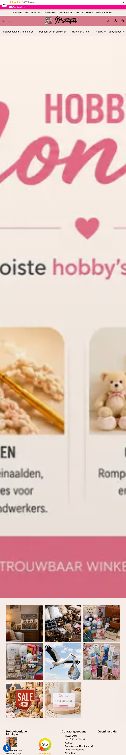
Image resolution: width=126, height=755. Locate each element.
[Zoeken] (10, 20)
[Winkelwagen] (122, 20)
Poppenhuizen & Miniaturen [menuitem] (18, 31)
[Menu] (3, 20)
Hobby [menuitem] (99, 31)
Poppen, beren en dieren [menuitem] (52, 31)
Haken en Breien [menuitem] (81, 31)
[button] (109, 21)
